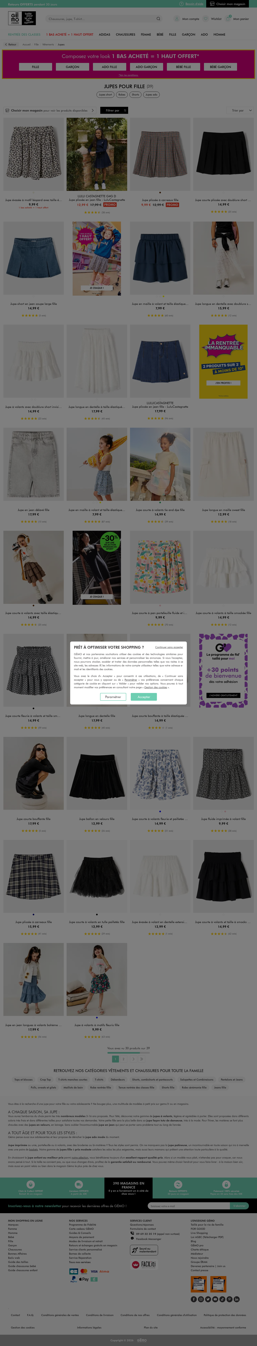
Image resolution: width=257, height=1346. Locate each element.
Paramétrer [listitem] (113, 696)
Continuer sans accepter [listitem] (169, 647)
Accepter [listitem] (144, 696)
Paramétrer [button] (131, 679)
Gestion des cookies (155, 687)
